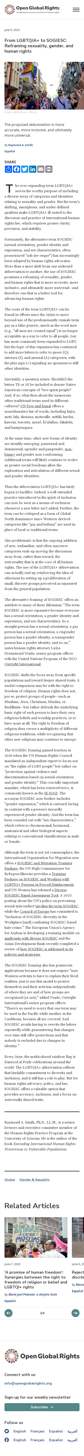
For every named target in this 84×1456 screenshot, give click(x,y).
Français (37, 1431)
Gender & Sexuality (34, 1179)
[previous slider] (75, 1313)
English (19, 1431)
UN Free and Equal (35, 406)
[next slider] (8, 1313)
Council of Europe (35, 911)
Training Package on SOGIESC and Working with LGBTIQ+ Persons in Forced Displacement (38, 879)
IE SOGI (51, 793)
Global (9, 1179)
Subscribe (39, 1407)
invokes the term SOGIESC (56, 906)
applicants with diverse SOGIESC (31, 938)
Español (9, 151)
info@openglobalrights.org (28, 1383)
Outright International (22, 664)
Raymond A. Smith (20, 145)
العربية (72, 1431)
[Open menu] (76, 9)
